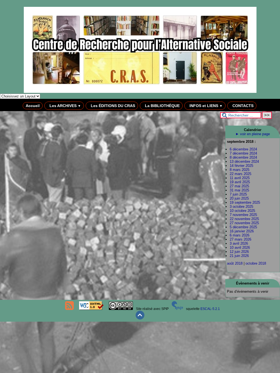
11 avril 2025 (240, 178)
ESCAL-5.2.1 (210, 309)
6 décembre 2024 (243, 149)
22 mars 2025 (240, 174)
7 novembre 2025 (243, 215)
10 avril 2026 (240, 247)
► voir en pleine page (252, 134)
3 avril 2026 (239, 243)
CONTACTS (242, 105)
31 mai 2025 (239, 190)
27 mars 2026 (240, 239)
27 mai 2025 (239, 186)
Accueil (33, 105)
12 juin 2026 (239, 252)
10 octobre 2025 (242, 211)
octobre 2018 (256, 263)
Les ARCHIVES (64, 105)
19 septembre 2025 (245, 202)
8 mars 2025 (239, 170)
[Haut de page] (140, 318)
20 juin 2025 (239, 198)
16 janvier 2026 (242, 231)
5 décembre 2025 (243, 227)
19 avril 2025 (240, 182)
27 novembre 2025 (244, 223)
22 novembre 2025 (244, 219)
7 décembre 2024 (243, 153)
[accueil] (140, 92)
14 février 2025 (241, 166)
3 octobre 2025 (241, 207)
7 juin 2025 (238, 194)
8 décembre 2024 (243, 157)
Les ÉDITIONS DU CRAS (112, 105)
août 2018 (235, 263)
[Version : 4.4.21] (177, 309)
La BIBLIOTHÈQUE (162, 105)
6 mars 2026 (239, 235)
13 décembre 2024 (244, 161)
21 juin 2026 (239, 256)
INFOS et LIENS (205, 105)
